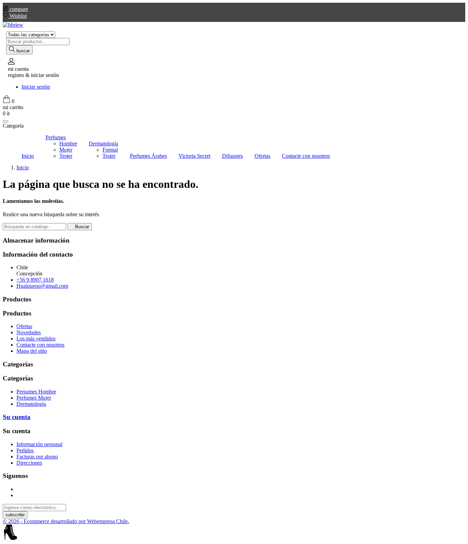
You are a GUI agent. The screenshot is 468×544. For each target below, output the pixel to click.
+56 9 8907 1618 (35, 280)
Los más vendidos (36, 338)
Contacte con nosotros (40, 345)
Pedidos (25, 450)
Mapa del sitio (31, 351)
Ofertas (24, 326)
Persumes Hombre (36, 391)
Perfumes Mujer (33, 398)
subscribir (15, 514)
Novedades (28, 332)
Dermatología (31, 404)
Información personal (39, 444)
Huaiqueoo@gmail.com (42, 286)
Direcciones (29, 463)
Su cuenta (16, 416)
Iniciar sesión (36, 87)
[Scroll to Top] (234, 532)
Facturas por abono (37, 456)
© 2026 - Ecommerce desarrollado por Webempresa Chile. (66, 521)
